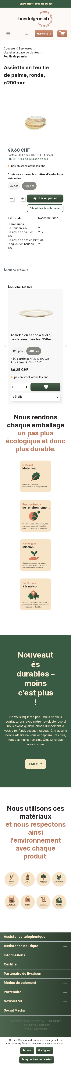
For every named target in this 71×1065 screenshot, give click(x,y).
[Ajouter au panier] (45, 387)
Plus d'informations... (53, 1043)
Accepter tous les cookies (37, 1059)
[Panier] (62, 33)
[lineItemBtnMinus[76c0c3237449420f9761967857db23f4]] (11, 198)
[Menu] (8, 34)
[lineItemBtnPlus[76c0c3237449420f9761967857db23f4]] (22, 198)
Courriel (33, 764)
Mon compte (44, 33)
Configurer (44, 1050)
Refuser (27, 1050)
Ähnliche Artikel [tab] (15, 270)
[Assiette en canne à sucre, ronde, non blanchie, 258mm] (35, 311)
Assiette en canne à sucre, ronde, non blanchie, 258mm (32, 337)
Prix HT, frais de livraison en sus (28, 158)
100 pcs (29, 186)
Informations (14, 955)
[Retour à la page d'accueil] (35, 19)
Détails (18, 397)
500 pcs (33, 351)
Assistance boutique (21, 946)
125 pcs (18, 351)
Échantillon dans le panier (45, 208)
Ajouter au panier (45, 198)
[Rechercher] (26, 34)
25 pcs (14, 186)
